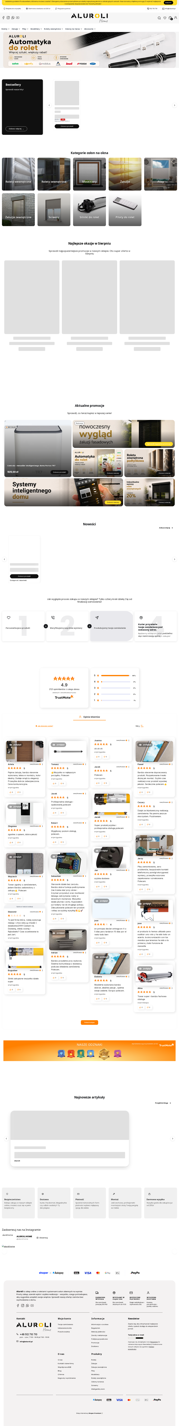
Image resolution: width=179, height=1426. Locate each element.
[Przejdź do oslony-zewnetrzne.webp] (54, 174)
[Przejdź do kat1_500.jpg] (18, 174)
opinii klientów (64, 689)
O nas (60, 1360)
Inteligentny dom (98, 1389)
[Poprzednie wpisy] (6, 1138)
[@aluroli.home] (8, 1238)
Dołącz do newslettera (139, 1338)
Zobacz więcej (18, 189)
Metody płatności (98, 1332)
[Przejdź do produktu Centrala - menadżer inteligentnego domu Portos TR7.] (37, 451)
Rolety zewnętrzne (98, 1378)
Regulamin (95, 1328)
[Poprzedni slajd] (4, 1251)
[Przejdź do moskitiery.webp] (89, 174)
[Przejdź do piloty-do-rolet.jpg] (125, 209)
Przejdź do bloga (161, 1103)
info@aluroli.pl (170, 9)
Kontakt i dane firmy (66, 1363)
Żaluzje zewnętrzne (99, 1367)
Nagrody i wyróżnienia (67, 1378)
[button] (80, 717)
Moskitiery (95, 1374)
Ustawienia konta (65, 1328)
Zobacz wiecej (113, 473)
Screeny (94, 1385)
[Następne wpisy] (172, 1138)
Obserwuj (43, 1238)
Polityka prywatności (99, 1339)
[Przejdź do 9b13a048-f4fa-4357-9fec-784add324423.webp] (54, 209)
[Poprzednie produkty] (49, 105)
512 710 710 (153, 9)
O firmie (61, 1374)
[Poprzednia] (4, 2)
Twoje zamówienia (65, 1324)
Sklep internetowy (88, 1413)
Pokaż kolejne (89, 1022)
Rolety (168, 3)
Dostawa (95, 1346)
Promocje (95, 1343)
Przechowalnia (64, 1332)
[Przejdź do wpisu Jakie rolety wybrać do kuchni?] (69, 1125)
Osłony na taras (97, 1382)
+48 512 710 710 (28, 1334)
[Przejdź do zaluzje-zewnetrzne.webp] (18, 209)
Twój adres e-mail (136, 1335)
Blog (59, 1371)
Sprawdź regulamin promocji (158, 444)
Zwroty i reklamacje (99, 1335)
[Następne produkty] (174, 105)
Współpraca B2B (64, 1367)
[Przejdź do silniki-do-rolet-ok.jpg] (89, 209)
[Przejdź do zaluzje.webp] (125, 174)
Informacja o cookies (99, 1324)
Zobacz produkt (67, 126)
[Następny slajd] (174, 1251)
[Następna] (174, 2)
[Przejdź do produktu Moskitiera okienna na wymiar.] (67, 93)
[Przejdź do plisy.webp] (160, 174)
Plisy (93, 1371)
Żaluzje (94, 1363)
